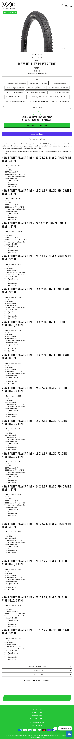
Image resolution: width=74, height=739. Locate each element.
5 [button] (38, 54)
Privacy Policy (37, 712)
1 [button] (32, 54)
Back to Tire (38, 698)
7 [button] (41, 54)
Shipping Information (37, 666)
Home (34, 58)
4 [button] (37, 54)
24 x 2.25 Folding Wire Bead (36, 92)
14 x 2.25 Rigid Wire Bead (36, 88)
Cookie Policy (37, 716)
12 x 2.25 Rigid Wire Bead (14, 92)
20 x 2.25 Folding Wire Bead (38, 101)
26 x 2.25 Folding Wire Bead (15, 101)
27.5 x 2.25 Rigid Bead (58, 83)
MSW (37, 60)
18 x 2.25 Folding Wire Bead (15, 97)
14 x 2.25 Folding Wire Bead (58, 88)
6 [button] (40, 54)
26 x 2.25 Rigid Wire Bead (59, 97)
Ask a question (37, 674)
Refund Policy (37, 725)
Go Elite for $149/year (37, 125)
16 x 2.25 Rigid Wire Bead (60, 101)
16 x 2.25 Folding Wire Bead (59, 92)
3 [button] (35, 54)
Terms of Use (37, 709)
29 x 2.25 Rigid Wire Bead (17, 83)
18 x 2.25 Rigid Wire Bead (38, 83)
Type (37, 79)
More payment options (37, 139)
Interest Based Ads (37, 719)
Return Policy (37, 670)
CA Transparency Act (37, 722)
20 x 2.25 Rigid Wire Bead (15, 88)
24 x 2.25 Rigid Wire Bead (38, 97)
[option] (37, 31)
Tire (39, 58)
